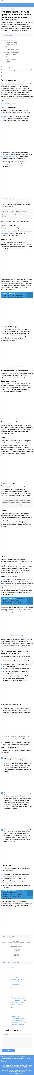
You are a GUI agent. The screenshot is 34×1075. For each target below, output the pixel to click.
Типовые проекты (7, 73)
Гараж (7, 61)
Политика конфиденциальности (9, 1058)
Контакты (3, 1060)
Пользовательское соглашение (17, 1056)
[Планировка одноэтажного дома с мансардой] (17, 700)
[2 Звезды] (10, 942)
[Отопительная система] (17, 363)
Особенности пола (10, 44)
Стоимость (5, 76)
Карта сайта (4, 1056)
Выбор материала (10, 42)
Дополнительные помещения (10, 52)
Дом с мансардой (6, 83)
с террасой (23, 422)
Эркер (7, 57)
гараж (3, 375)
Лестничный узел (10, 47)
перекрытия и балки (7, 233)
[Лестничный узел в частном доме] (17, 265)
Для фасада (4, 579)
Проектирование (7, 40)
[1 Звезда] (4, 942)
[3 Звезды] (16, 942)
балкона (23, 488)
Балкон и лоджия (10, 59)
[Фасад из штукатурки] (17, 633)
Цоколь (7, 64)
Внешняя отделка (7, 67)
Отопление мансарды (11, 49)
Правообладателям (24, 1058)
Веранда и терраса (10, 54)
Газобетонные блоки (9, 156)
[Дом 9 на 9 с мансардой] (8, 104)
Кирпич (5, 116)
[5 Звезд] (27, 942)
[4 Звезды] (22, 942)
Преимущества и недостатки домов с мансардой (16, 70)
